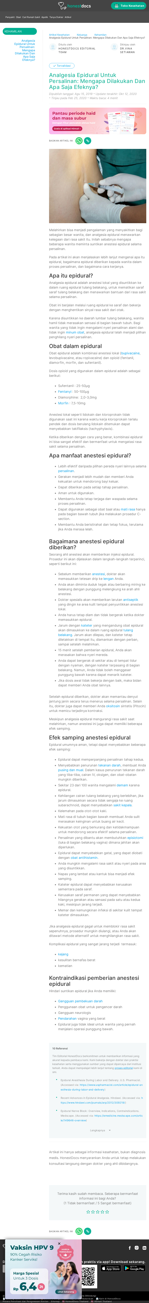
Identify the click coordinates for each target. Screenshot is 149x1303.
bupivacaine (130, 353)
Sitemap (55, 1301)
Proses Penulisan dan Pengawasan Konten (26, 1301)
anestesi (98, 574)
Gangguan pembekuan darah (80, 1001)
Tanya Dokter (56, 17)
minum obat (75, 332)
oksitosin (113, 706)
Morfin (63, 403)
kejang (63, 954)
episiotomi (135, 838)
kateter (86, 625)
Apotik (44, 17)
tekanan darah (109, 765)
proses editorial (124, 1067)
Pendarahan (67, 1018)
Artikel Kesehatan (59, 34)
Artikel (68, 17)
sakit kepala (122, 805)
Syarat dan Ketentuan (81, 1298)
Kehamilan (100, 34)
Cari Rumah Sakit (31, 17)
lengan (108, 579)
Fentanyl (64, 391)
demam (122, 785)
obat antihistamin (84, 858)
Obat (18, 17)
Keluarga (82, 34)
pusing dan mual (70, 770)
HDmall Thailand (103, 1301)
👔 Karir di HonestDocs (108, 1298)
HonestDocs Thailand (76, 1301)
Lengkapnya (97, 1130)
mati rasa (128, 509)
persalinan (66, 471)
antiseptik (130, 600)
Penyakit (10, 17)
